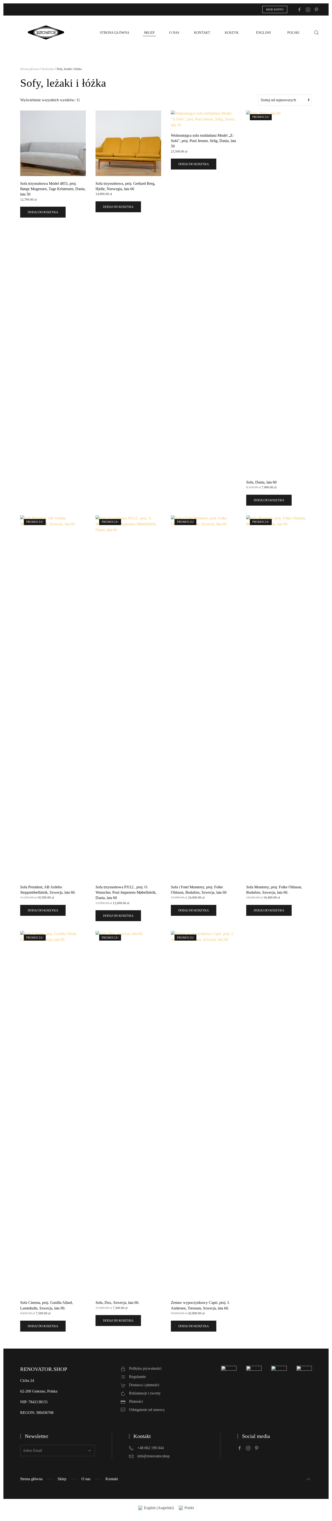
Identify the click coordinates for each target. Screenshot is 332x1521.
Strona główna (114, 32)
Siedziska (48, 69)
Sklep (62, 1479)
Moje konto (274, 9)
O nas (174, 32)
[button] (316, 32)
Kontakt (202, 32)
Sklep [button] (149, 32)
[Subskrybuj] (89, 1450)
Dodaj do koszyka (43, 212)
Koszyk (232, 32)
